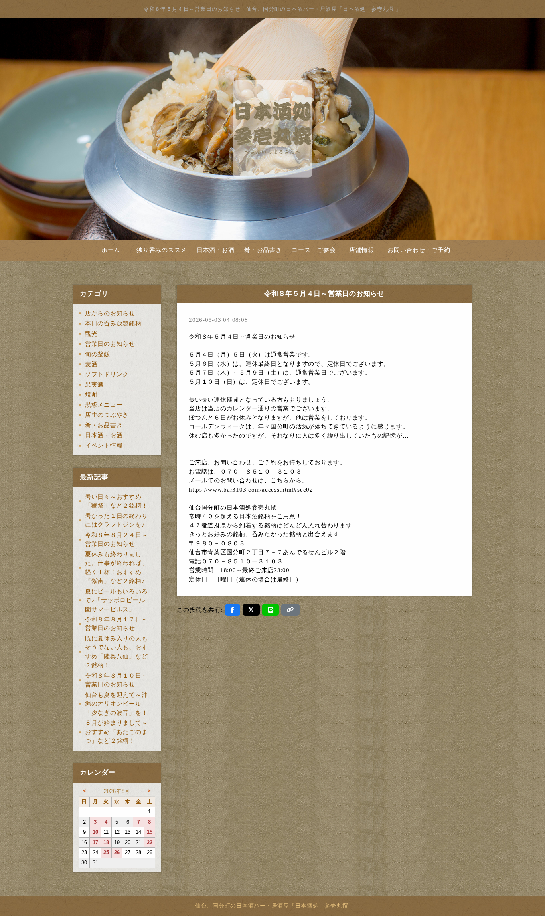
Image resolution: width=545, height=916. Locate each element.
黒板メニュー (104, 405)
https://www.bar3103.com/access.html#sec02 (251, 489)
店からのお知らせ (110, 313)
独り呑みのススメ (161, 250)
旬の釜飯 (97, 354)
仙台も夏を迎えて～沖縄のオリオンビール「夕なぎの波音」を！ (116, 704)
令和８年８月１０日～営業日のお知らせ (116, 680)
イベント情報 (104, 445)
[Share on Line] (270, 610)
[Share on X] (251, 610)
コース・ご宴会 (314, 250)
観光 (91, 334)
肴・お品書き (263, 250)
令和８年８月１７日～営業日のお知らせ (116, 624)
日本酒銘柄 (255, 516)
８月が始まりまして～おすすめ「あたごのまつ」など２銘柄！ (116, 732)
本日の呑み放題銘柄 (113, 323)
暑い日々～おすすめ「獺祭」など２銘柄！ (116, 501)
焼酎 (91, 394)
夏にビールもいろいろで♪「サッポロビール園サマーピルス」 (116, 600)
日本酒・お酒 (216, 250)
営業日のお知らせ (110, 344)
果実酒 (94, 384)
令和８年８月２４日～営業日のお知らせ (116, 539)
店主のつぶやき (107, 415)
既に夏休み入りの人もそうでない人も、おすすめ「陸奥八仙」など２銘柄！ (116, 652)
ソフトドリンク (107, 374)
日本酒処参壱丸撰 (252, 507)
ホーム (110, 250)
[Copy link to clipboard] (290, 610)
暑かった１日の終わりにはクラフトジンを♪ (116, 520)
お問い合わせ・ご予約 (418, 250)
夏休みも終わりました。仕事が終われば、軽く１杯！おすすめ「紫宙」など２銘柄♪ (116, 568)
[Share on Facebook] (232, 610)
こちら (280, 480)
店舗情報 (361, 250)
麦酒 (91, 364)
